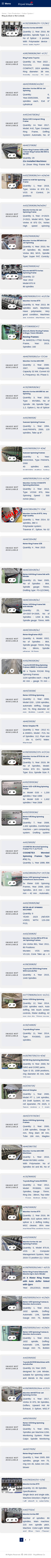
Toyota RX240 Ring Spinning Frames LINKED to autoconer (35, 666)
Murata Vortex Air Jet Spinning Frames (32, 1243)
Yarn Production (14, 13)
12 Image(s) (12, 519)
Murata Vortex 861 (31, 1514)
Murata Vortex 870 (31, 1484)
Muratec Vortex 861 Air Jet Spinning (34, 89)
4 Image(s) (14, 1247)
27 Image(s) (14, 1490)
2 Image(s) (14, 883)
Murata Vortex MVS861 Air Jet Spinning (36, 392)
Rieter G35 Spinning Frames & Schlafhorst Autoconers (36, 878)
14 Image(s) (14, 1277)
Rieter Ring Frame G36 (32, 544)
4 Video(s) (16, 276)
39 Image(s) (14, 1308)
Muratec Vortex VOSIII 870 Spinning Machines (34, 484)
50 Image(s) (12, 276)
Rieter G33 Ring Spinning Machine (33, 1424)
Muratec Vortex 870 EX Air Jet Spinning (36, 757)
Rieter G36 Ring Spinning (33, 999)
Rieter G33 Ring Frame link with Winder (34, 605)
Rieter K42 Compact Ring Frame (34, 120)
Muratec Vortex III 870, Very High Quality (35, 514)
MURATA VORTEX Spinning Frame (34, 181)
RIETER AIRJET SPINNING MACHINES (33, 908)
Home (4, 13)
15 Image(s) (14, 458)
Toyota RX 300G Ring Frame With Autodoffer (35, 970)
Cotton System (27, 13)
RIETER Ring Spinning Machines (36, 1060)
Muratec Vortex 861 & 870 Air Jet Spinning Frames (35, 939)
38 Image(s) (14, 185)
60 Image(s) (14, 155)
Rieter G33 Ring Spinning (33, 695)
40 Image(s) (14, 336)
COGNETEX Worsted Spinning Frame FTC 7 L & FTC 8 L (35, 848)
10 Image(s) (14, 610)
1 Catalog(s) (16, 1520)
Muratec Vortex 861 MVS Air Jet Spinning (35, 242)
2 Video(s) (16, 33)
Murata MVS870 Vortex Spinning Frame (33, 272)
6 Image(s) (14, 306)
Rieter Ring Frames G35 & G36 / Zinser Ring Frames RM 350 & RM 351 (36, 152)
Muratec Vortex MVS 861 (33, 361)
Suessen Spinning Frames (34, 422)
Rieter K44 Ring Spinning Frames (33, 1121)
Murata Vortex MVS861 (33, 28)
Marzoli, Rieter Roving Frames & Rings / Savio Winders (36, 332)
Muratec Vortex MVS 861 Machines (33, 1152)
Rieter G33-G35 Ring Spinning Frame (36, 787)
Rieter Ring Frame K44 (32, 1453)
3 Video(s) (14, 792)
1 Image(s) (10, 792)
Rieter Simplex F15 (30, 726)
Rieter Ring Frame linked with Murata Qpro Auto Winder (35, 1273)
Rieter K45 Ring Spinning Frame (33, 818)
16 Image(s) (14, 1066)
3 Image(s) (14, 580)
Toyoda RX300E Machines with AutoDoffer (36, 1363)
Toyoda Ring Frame (31, 1029)
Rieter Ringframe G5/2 (32, 634)
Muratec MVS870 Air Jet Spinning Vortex (33, 1394)
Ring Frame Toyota (31, 58)
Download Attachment (8, 33)
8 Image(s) (12, 33)
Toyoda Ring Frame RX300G (35, 1181)
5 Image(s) (14, 762)
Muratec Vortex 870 (31, 301)
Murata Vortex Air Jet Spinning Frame (32, 211)
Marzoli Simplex (30, 1090)
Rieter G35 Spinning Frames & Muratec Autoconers (36, 1303)
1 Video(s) (14, 822)
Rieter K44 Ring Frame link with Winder (36, 575)
